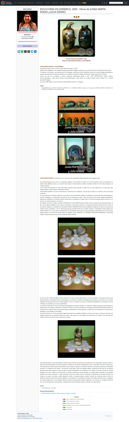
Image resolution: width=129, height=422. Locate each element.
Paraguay (29, 36)
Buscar (126, 2)
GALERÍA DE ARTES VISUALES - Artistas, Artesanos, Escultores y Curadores (58, 393)
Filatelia (61, 2)
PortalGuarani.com (27, 418)
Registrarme (81, 2)
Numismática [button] (47, 2)
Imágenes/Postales (55, 2)
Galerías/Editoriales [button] (39, 2)
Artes (15, 2)
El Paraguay (74, 2)
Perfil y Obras (27, 46)
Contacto (40, 418)
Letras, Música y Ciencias (22, 2)
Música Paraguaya (67, 2)
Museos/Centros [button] (31, 2)
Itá (21, 36)
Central (25, 36)
